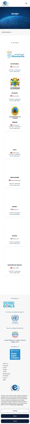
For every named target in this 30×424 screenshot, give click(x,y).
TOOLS (4, 371)
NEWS (4, 380)
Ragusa (14, 236)
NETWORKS (5, 375)
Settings (15, 410)
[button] (26, 3)
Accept (15, 421)
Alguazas (15, 93)
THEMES (5, 369)
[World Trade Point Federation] (5, 3)
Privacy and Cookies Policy (16, 404)
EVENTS (5, 367)
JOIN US (5, 378)
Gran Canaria (14, 177)
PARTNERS (5, 365)
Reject (15, 416)
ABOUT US (5, 363)
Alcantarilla (14, 64)
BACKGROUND (6, 373)
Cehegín (14, 122)
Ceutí (14, 150)
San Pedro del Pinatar (15, 265)
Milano (14, 206)
